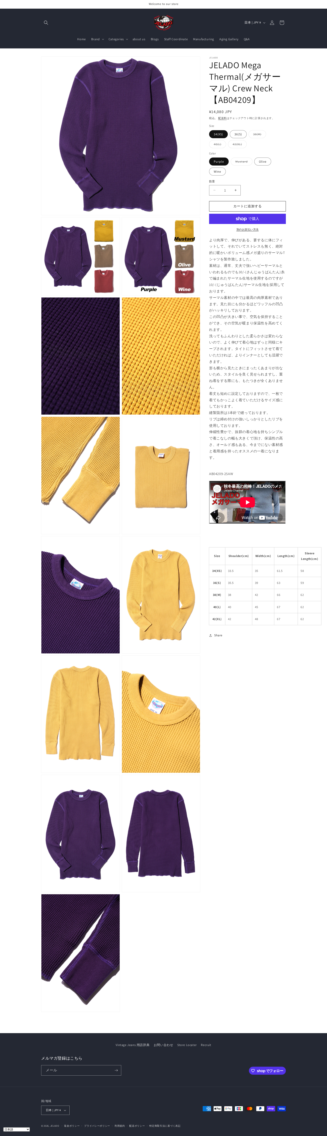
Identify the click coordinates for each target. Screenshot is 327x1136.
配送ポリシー (137, 1125)
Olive (262, 162)
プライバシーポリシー (97, 1125)
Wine (217, 172)
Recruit (206, 1045)
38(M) (258, 135)
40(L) (219, 145)
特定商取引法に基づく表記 (164, 1125)
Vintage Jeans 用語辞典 (132, 1045)
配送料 (222, 118)
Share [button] (218, 635)
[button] (46, 23)
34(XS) (218, 134)
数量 (212, 181)
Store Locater (187, 1045)
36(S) (238, 134)
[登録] (116, 1070)
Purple (219, 162)
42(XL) (239, 145)
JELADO (54, 1125)
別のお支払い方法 (247, 229)
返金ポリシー (72, 1125)
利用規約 (120, 1125)
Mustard (243, 162)
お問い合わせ (163, 1045)
